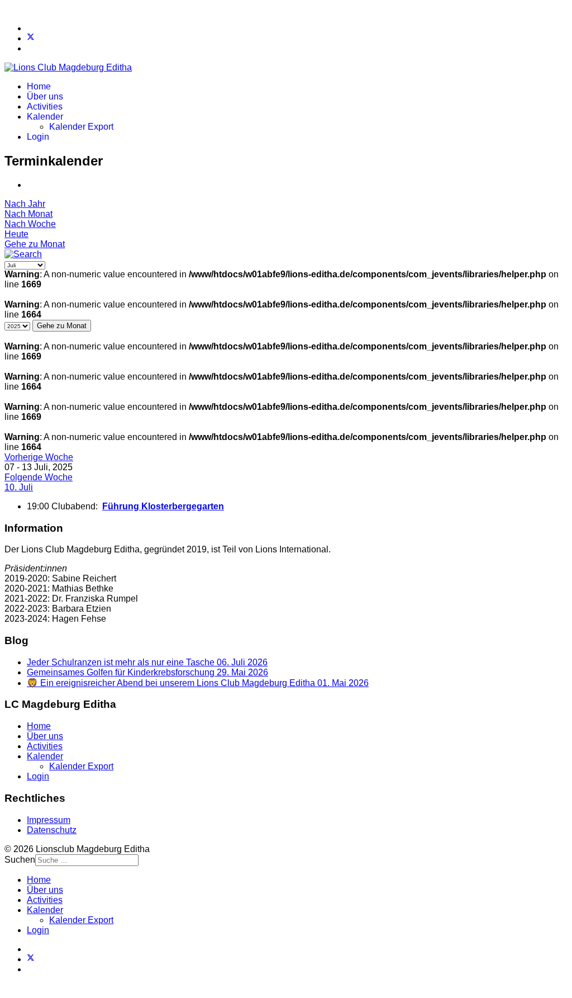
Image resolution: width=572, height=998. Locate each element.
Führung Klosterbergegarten (163, 506)
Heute (16, 234)
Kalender (45, 116)
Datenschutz (52, 830)
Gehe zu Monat (34, 244)
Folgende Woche (38, 477)
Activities (45, 106)
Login (38, 136)
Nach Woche (30, 224)
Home (39, 86)
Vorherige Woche (38, 457)
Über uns (45, 96)
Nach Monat (28, 214)
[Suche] (23, 254)
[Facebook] (30, 28)
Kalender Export (81, 126)
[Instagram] (30, 48)
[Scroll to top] (7, 988)
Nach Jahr (24, 204)
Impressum (48, 820)
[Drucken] (30, 185)
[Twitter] (31, 38)
